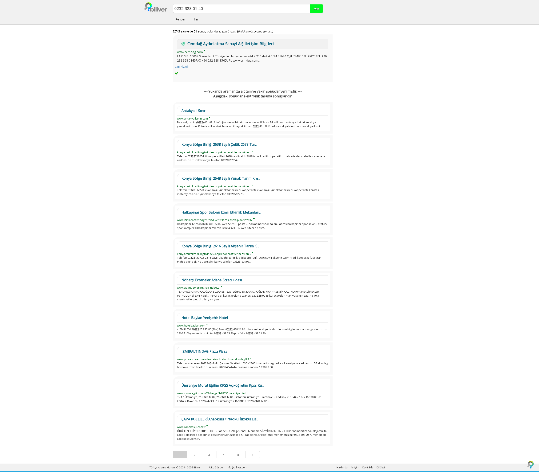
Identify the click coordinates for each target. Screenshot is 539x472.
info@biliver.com (237, 467)
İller (195, 19)
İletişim (355, 467)
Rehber (180, 19)
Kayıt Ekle (367, 467)
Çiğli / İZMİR (182, 66)
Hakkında (342, 467)
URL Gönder (216, 467)
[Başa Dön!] (530, 464)
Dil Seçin (381, 467)
